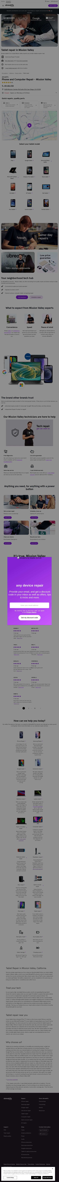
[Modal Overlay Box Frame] (29, 591)
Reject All (36, 1177)
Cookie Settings (10, 1177)
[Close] (52, 1168)
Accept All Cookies (47, 1177)
